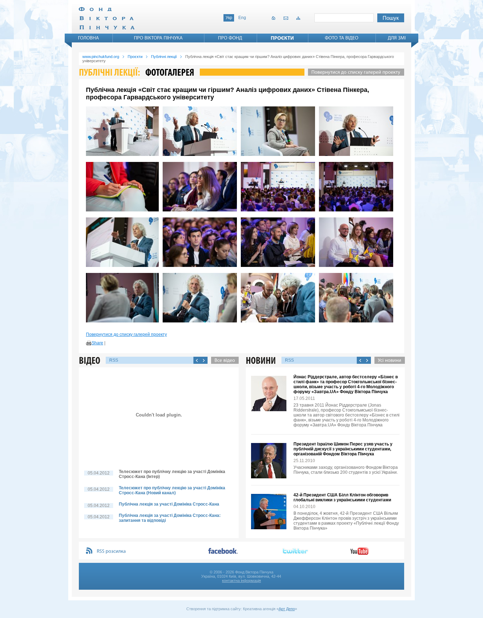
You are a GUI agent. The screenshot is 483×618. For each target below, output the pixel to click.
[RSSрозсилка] (111, 551)
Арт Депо (287, 609)
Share (97, 342)
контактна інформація (241, 580)
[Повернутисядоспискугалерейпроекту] (354, 72)
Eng (242, 17)
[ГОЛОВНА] (88, 38)
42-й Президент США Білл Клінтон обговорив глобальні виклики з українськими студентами (342, 497)
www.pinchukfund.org (100, 56)
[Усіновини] (388, 360)
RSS (113, 360)
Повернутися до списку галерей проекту (126, 334)
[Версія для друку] (89, 343)
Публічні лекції (164, 56)
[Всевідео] (223, 360)
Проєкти (135, 56)
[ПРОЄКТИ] (282, 38)
